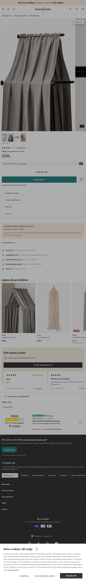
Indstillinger (24, 576)
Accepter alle (71, 576)
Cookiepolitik (13, 570)
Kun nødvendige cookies (44, 576)
